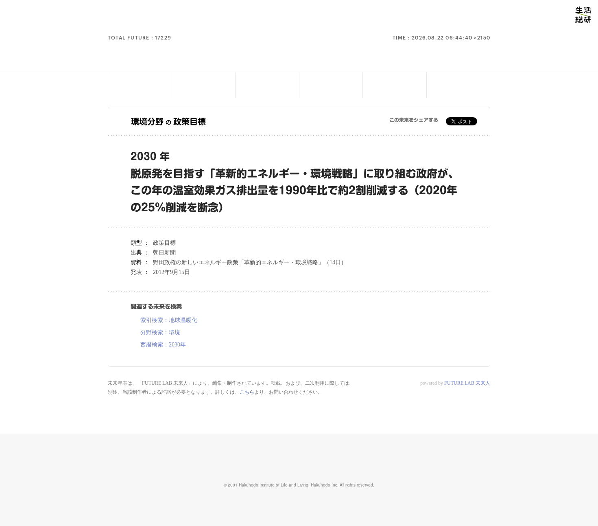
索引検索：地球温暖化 (168, 320)
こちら (247, 392)
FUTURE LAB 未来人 (467, 383)
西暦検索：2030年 (163, 345)
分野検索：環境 (160, 332)
